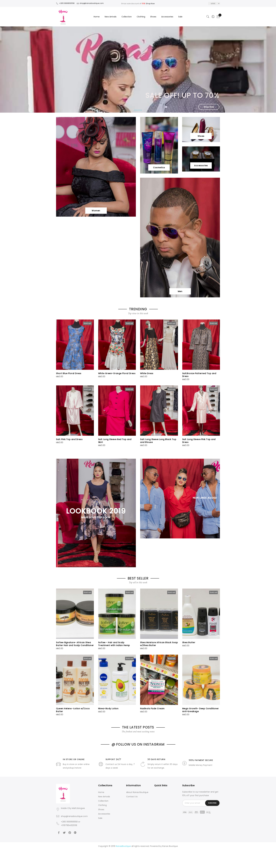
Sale (180, 16)
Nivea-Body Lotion (108, 708)
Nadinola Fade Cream (152, 708)
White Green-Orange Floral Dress (117, 373)
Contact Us (132, 796)
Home (97, 16)
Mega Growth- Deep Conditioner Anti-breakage (200, 710)
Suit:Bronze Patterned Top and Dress (199, 375)
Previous (7, 69)
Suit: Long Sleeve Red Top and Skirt (115, 441)
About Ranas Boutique (137, 792)
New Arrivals (110, 16)
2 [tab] (137, 110)
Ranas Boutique (170, 846)
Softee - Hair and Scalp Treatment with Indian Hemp (114, 644)
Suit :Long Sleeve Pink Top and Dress (199, 441)
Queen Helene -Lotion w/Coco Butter (73, 710)
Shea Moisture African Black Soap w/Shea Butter (159, 644)
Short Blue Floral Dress (68, 373)
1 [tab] (135, 110)
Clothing (141, 16)
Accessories (167, 16)
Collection (126, 16)
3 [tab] (139, 110)
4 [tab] (141, 110)
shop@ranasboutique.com (74, 816)
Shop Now (150, 3)
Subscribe (212, 803)
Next (269, 69)
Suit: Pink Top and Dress (69, 439)
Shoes (153, 16)
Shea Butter (188, 642)
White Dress (146, 373)
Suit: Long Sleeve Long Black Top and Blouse (158, 441)
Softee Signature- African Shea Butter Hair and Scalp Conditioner (75, 644)
